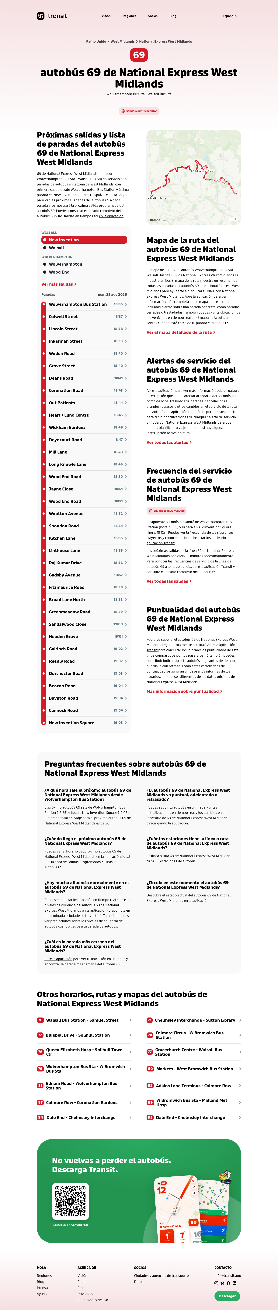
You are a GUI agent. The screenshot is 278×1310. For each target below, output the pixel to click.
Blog (173, 16)
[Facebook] (228, 1283)
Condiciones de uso (93, 1300)
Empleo (84, 1288)
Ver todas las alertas (167, 442)
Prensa (42, 1288)
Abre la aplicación (199, 296)
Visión (106, 16)
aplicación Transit (161, 543)
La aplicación (177, 412)
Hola (41, 1267)
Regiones (129, 16)
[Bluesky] (222, 1283)
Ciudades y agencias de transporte (161, 1275)
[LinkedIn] (234, 1283)
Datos (139, 1281)
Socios (153, 16)
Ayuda (42, 1294)
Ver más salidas (57, 284)
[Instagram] (216, 1283)
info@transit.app (227, 1275)
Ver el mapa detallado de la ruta (179, 332)
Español (229, 16)
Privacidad (86, 1294)
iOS (73, 1224)
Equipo (83, 1281)
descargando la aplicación (167, 823)
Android (82, 1224)
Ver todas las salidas (167, 581)
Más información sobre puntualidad (183, 691)
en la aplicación (111, 216)
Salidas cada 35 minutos (141, 111)
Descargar (227, 1296)
